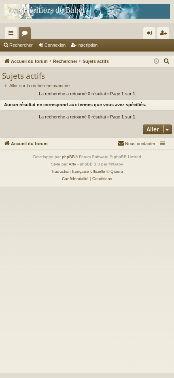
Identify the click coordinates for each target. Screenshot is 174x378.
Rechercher (21, 45)
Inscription (87, 45)
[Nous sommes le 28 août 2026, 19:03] (156, 61)
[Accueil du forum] (87, 11)
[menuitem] (166, 61)
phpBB (68, 157)
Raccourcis (12, 34)
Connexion (55, 45)
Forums (26, 34)
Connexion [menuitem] (150, 34)
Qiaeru (116, 171)
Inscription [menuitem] (164, 34)
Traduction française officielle (78, 171)
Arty (72, 164)
